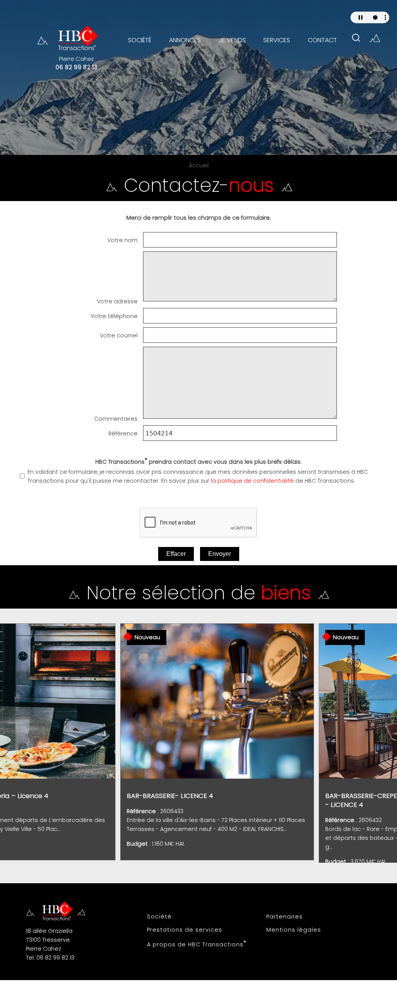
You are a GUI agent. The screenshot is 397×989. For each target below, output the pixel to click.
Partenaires (284, 916)
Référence (123, 433)
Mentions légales (293, 930)
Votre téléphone (114, 316)
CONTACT (322, 40)
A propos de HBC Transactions (197, 943)
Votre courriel (119, 335)
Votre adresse (117, 301)
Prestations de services (184, 930)
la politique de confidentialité (252, 481)
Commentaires (116, 419)
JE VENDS (232, 40)
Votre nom (122, 240)
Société (159, 916)
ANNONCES (185, 40)
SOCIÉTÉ (139, 40)
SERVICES (276, 40)
